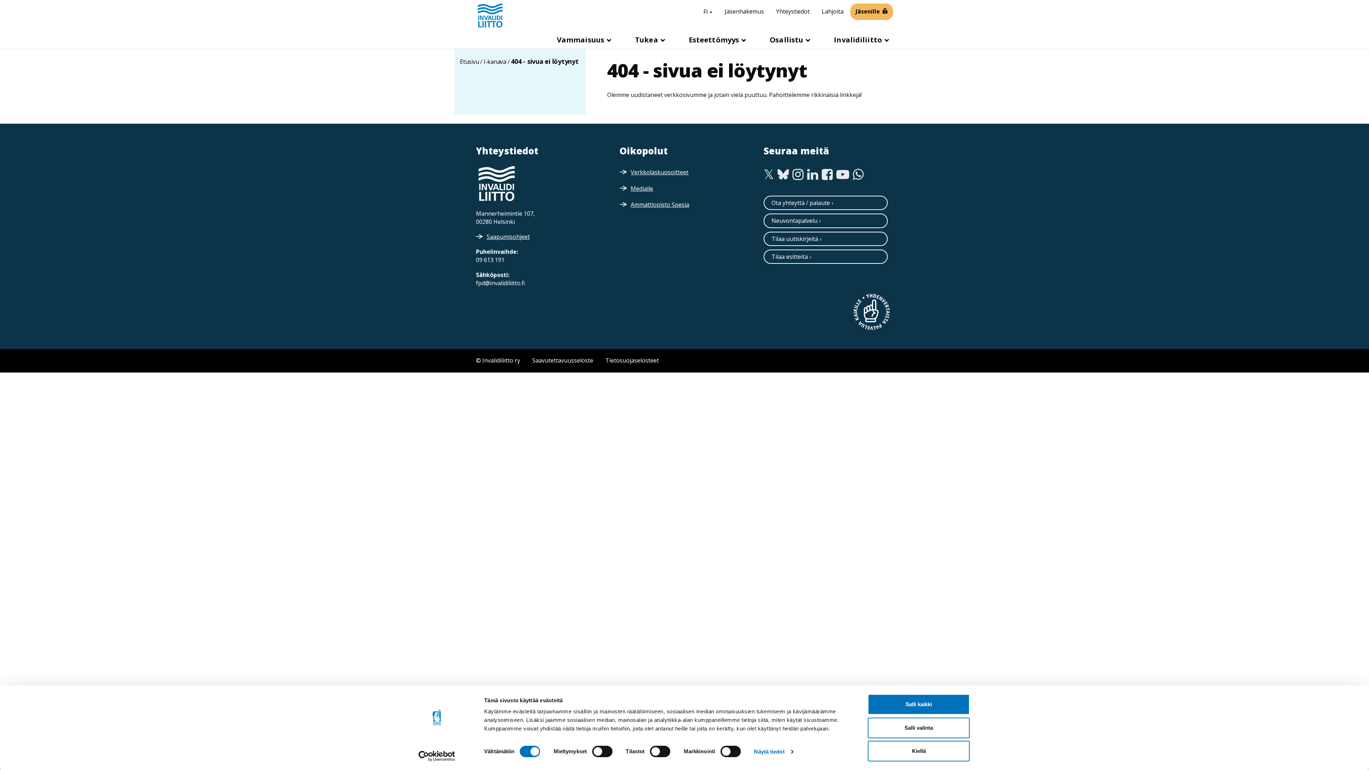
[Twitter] (769, 174)
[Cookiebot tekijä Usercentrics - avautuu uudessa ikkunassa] (437, 756)
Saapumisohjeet (508, 237)
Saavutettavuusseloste (562, 360)
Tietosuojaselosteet (632, 360)
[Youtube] (842, 174)
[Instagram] (798, 174)
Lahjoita (833, 11)
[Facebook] (827, 174)
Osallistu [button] (787, 40)
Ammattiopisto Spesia (660, 205)
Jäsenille (868, 11)
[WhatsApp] (858, 174)
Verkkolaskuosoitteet (659, 172)
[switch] (602, 751)
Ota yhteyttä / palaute (800, 203)
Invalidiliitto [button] (859, 40)
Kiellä (919, 751)
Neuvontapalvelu (794, 221)
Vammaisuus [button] (581, 40)
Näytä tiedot (769, 752)
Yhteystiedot (793, 11)
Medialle (642, 188)
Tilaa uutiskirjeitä (794, 239)
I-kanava (495, 62)
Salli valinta (918, 728)
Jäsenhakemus (744, 11)
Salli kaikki (919, 704)
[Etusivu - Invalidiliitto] (490, 15)
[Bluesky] (783, 174)
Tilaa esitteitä (789, 257)
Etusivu (469, 62)
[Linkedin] (812, 174)
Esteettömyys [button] (715, 40)
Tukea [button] (647, 40)
